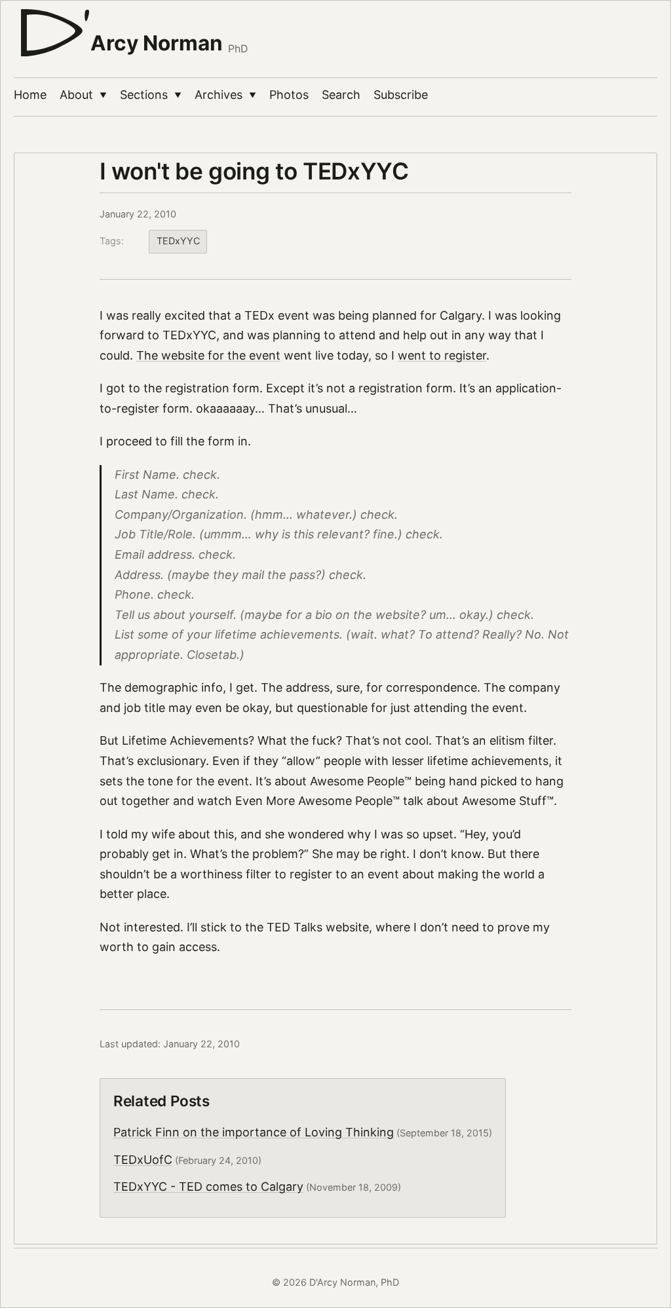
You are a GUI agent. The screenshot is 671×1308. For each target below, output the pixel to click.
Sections (151, 95)
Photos (289, 95)
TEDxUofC (142, 1160)
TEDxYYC (178, 240)
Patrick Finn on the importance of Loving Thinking (253, 1132)
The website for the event (208, 355)
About (83, 95)
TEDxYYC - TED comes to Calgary (208, 1186)
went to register (442, 355)
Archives (225, 95)
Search (341, 95)
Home (30, 95)
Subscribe (401, 95)
